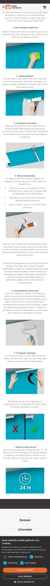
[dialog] (25, 561)
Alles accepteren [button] (25, 570)
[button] (25, 582)
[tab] (25, 520)
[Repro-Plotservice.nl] (14, 7)
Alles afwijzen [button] (25, 576)
